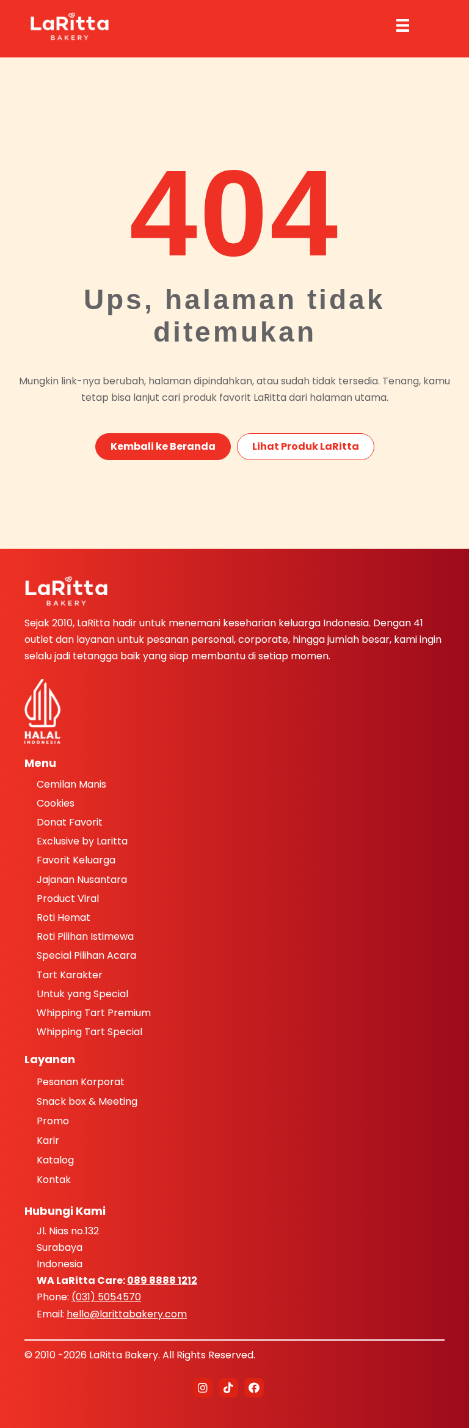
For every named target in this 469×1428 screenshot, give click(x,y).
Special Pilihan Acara (86, 955)
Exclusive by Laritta (82, 841)
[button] (203, 1387)
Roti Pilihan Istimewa (85, 936)
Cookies (56, 803)
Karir (48, 1141)
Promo (53, 1122)
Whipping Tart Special (89, 1032)
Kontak (54, 1180)
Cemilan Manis (71, 784)
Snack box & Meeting (87, 1102)
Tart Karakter (70, 975)
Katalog (55, 1161)
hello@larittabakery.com (127, 1314)
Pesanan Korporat (81, 1083)
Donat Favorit (70, 822)
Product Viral (68, 899)
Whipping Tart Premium (94, 1013)
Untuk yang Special (82, 994)
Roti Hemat (63, 917)
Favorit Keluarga (76, 860)
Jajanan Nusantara (82, 880)
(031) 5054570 (106, 1297)
